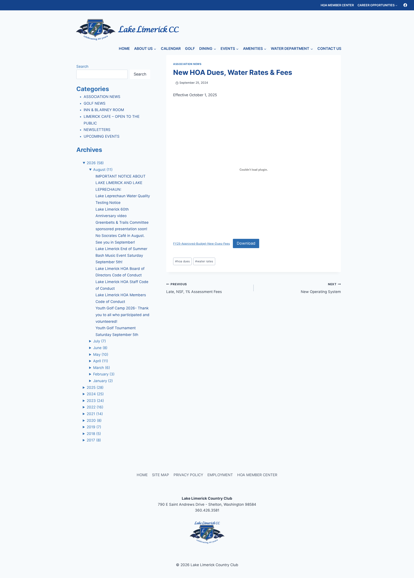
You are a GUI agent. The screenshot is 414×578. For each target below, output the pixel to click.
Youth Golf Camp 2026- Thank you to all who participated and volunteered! (122, 314)
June (100, 348)
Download (246, 243)
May (100, 354)
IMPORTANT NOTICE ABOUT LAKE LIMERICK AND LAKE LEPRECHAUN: (121, 183)
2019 (94, 427)
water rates (204, 261)
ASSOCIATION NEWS (187, 64)
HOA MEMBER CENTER (337, 5)
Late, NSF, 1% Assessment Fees (194, 288)
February (103, 374)
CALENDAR (171, 48)
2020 (94, 420)
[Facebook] (405, 5)
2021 (95, 414)
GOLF (190, 48)
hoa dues (182, 261)
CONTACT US (329, 48)
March (101, 367)
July (99, 341)
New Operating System (321, 288)
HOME (124, 48)
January (103, 381)
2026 (95, 163)
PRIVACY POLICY (188, 475)
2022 (95, 407)
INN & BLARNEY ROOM (104, 110)
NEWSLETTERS (97, 130)
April (100, 361)
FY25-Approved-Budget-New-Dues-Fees (201, 243)
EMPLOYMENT (220, 475)
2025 (95, 387)
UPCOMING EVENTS (101, 136)
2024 (95, 394)
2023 (95, 400)
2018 (94, 434)
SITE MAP (160, 475)
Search (82, 66)
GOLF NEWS (94, 103)
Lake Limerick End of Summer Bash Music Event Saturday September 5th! (121, 255)
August (103, 169)
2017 (94, 440)
